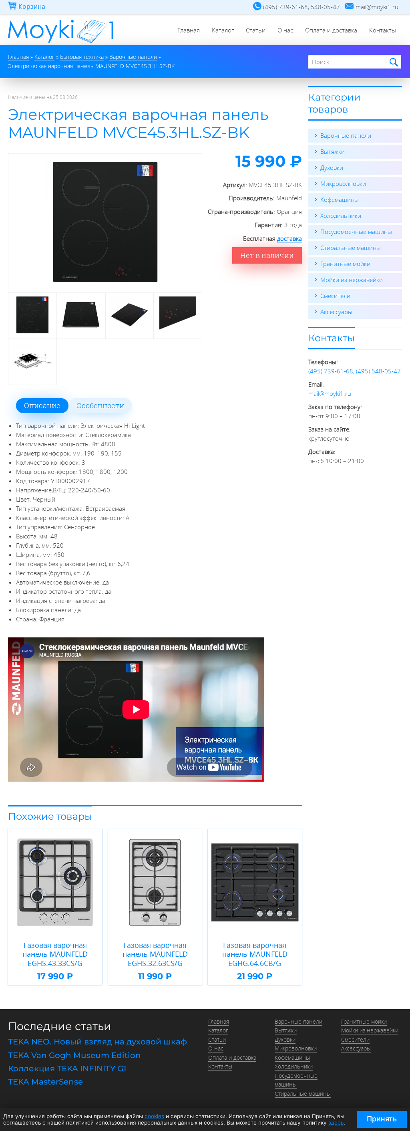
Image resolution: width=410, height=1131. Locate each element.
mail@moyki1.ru (329, 393)
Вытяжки (332, 151)
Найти (393, 62)
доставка (289, 238)
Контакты (382, 30)
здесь (336, 1122)
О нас (285, 30)
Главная (188, 30)
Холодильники (340, 216)
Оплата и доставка (331, 30)
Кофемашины (339, 200)
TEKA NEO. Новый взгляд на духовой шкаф (97, 1041)
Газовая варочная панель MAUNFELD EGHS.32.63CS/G (155, 954)
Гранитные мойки (345, 264)
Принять (382, 1119)
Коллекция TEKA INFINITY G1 (67, 1068)
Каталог (223, 30)
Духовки (331, 167)
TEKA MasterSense (45, 1082)
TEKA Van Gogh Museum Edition (74, 1055)
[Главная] (60, 43)
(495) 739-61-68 (330, 371)
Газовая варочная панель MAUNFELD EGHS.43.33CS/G (55, 954)
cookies (154, 1116)
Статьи (255, 30)
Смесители (335, 296)
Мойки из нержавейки (351, 280)
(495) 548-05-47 (378, 371)
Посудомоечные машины (356, 232)
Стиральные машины (350, 248)
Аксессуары (336, 312)
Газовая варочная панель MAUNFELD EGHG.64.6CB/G (254, 954)
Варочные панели (345, 135)
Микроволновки (343, 183)
